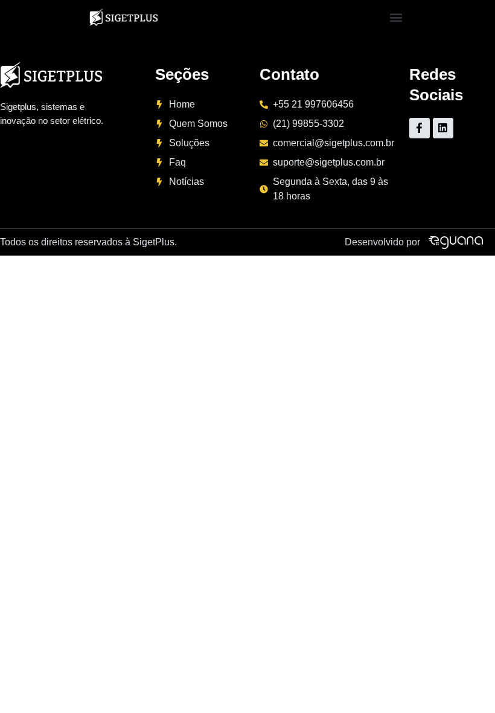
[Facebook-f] (419, 128)
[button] (396, 17)
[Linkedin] (443, 128)
